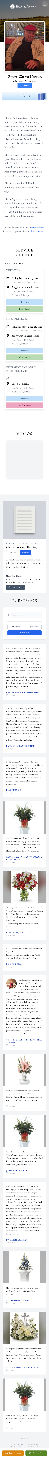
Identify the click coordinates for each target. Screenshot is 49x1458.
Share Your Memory (15, 587)
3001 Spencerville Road (22, 388)
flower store (37, 231)
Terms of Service (30, 1446)
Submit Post (24, 633)
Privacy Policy (18, 1446)
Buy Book (25, 552)
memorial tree (37, 227)
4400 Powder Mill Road (22, 291)
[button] (24, 817)
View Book (12, 552)
